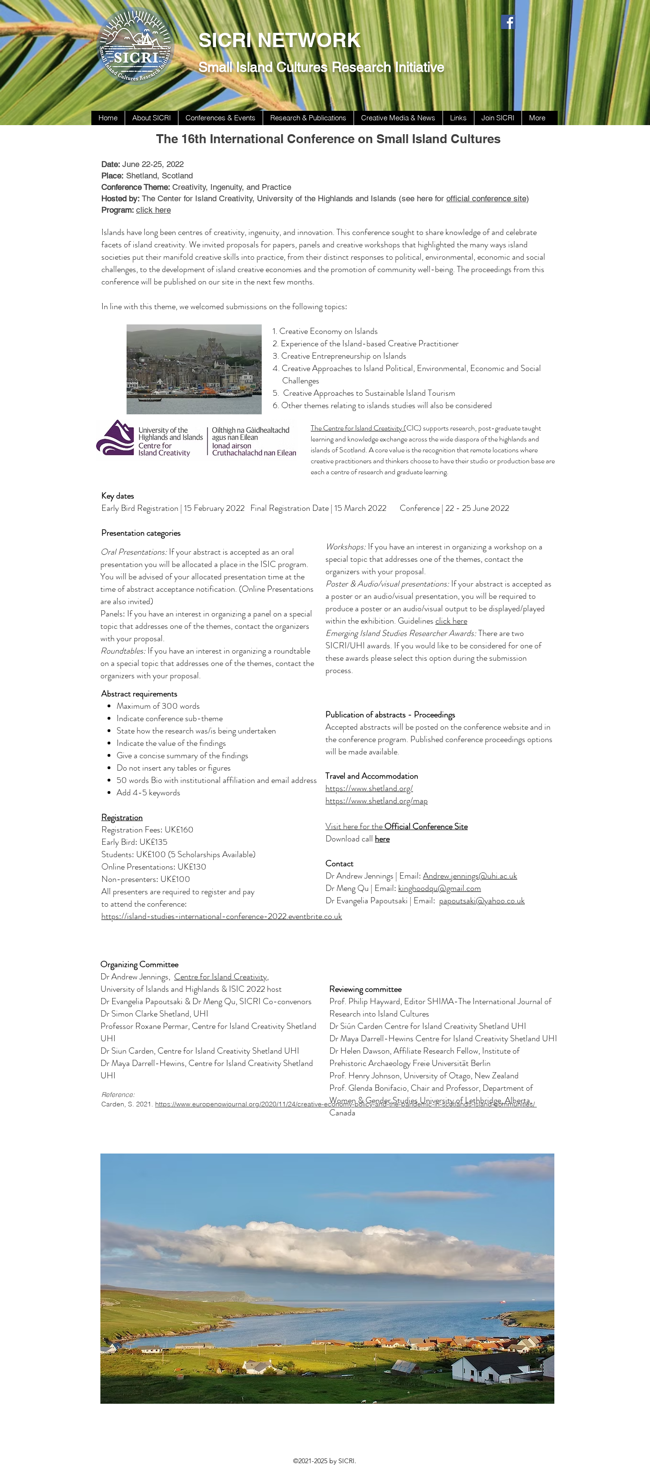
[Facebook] (508, 22)
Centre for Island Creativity (220, 976)
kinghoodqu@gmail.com (439, 888)
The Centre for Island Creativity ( (358, 427)
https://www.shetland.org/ (369, 788)
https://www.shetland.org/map (376, 800)
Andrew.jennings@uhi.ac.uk (470, 876)
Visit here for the (396, 826)
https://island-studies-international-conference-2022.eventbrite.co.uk (221, 916)
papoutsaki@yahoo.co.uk (482, 900)
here (382, 838)
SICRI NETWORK (279, 40)
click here (451, 621)
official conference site (486, 198)
